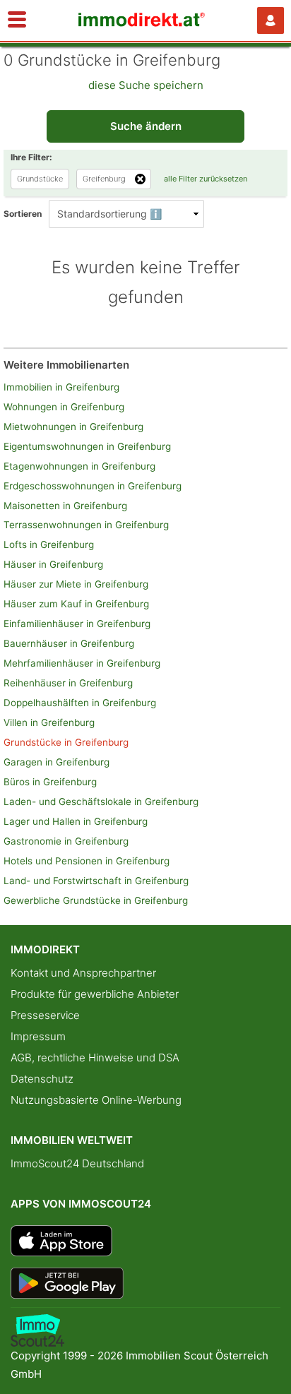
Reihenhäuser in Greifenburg (68, 683)
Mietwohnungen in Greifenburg (73, 426)
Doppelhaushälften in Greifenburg (80, 702)
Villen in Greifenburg (49, 722)
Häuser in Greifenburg (53, 564)
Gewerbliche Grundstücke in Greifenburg (96, 900)
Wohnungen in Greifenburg (64, 406)
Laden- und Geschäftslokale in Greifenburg (101, 801)
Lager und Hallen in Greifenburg (76, 821)
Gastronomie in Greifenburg (66, 841)
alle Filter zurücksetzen (205, 179)
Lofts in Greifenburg (49, 544)
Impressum (38, 1036)
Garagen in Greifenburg (56, 762)
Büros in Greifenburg (50, 781)
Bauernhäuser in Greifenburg (69, 643)
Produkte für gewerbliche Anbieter (95, 994)
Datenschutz (42, 1078)
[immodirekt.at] (142, 23)
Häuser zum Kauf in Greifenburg (76, 603)
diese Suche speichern (145, 85)
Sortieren (23, 213)
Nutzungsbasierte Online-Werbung (96, 1100)
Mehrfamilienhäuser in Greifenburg (82, 663)
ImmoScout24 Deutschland (77, 1163)
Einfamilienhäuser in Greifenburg (77, 623)
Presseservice (45, 1015)
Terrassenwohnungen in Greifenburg (86, 524)
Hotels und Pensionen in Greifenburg (87, 860)
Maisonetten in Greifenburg (65, 505)
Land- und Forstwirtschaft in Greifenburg (96, 880)
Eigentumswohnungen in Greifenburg (87, 446)
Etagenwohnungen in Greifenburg (79, 466)
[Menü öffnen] (17, 20)
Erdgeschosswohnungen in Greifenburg (93, 486)
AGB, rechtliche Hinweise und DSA (95, 1057)
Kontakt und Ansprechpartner (83, 972)
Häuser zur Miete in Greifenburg (76, 584)
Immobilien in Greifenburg (61, 387)
